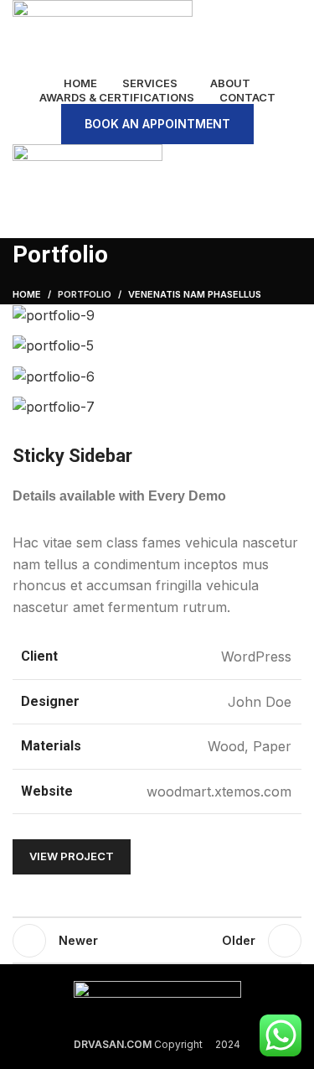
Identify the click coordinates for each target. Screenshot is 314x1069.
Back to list (157, 940)
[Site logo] (103, 34)
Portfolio (84, 294)
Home (27, 294)
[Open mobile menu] (157, 221)
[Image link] (157, 998)
